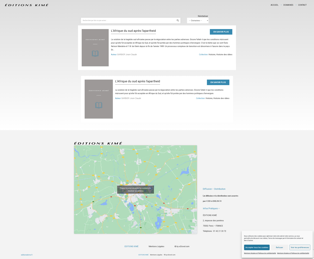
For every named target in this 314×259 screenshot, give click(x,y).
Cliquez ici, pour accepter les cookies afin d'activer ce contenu (135, 189)
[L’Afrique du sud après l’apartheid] (95, 47)
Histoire (212, 54)
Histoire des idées (224, 54)
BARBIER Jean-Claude (127, 54)
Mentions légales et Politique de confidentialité (260, 253)
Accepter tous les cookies (256, 247)
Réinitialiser (203, 16)
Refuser (279, 247)
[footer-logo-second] (26, 5)
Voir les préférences (300, 247)
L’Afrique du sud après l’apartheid (133, 30)
